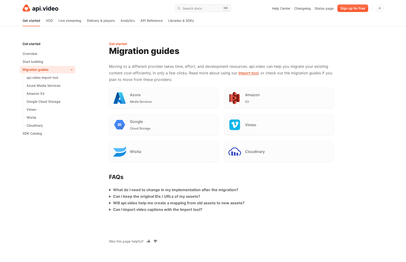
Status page (324, 8)
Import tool (248, 73)
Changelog (302, 8)
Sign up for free (352, 8)
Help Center (281, 8)
